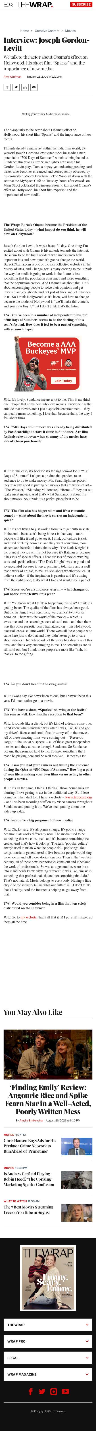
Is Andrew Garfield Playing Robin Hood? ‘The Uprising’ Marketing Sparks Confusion (29, 1179)
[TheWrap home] (35, 4)
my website (29, 917)
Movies (70, 31)
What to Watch (15, 1201)
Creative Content (47, 31)
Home (24, 31)
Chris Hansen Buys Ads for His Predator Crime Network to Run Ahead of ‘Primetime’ (30, 1146)
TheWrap (16, 1325)
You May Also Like (33, 1012)
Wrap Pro (16, 1341)
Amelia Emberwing (31, 1120)
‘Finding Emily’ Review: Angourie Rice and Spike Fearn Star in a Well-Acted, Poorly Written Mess (48, 1099)
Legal (13, 1358)
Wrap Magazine (22, 1374)
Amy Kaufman (12, 76)
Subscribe (81, 4)
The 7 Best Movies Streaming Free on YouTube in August (28, 1209)
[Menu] (8, 4)
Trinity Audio (45, 114)
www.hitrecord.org (78, 797)
